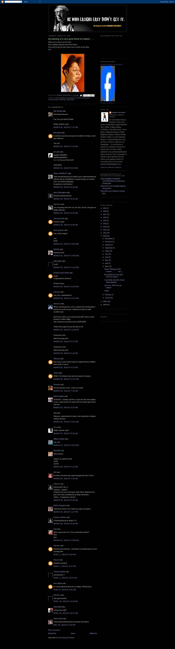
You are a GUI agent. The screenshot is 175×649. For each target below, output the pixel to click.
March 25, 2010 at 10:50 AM (66, 256)
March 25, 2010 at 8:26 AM (66, 199)
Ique (55, 529)
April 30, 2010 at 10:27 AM (66, 613)
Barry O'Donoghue (60, 192)
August (107, 251)
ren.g (55, 427)
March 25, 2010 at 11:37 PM (66, 379)
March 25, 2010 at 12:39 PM (66, 330)
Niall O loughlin (59, 396)
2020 (105, 211)
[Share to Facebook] (91, 95)
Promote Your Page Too (107, 103)
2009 (105, 301)
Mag (55, 413)
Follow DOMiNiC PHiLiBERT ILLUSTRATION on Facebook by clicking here (113, 181)
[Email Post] (81, 95)
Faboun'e (57, 484)
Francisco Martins (60, 517)
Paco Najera (58, 583)
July (106, 254)
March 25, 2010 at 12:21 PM (66, 298)
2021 (105, 208)
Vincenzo (57, 384)
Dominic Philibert (118, 112)
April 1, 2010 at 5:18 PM (65, 554)
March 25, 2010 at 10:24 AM (66, 244)
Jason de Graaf (59, 218)
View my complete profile (111, 167)
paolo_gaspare (59, 230)
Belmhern (57, 595)
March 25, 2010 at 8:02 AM (66, 168)
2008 (105, 305)
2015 (105, 220)
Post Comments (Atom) (66, 638)
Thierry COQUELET (60, 173)
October (108, 245)
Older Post (93, 633)
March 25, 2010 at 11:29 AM (66, 267)
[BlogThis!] (86, 95)
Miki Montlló (58, 111)
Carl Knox (57, 204)
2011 (105, 233)
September (109, 248)
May (106, 260)
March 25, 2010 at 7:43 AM (66, 146)
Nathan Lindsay (59, 439)
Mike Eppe (57, 133)
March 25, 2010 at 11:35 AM (66, 286)
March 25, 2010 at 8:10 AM (66, 187)
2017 (105, 214)
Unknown (57, 359)
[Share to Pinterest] (93, 95)
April (107, 263)
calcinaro (57, 292)
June (107, 257)
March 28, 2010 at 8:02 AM (66, 500)
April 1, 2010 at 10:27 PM (65, 578)
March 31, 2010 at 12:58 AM (66, 540)
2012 (105, 230)
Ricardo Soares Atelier (61, 273)
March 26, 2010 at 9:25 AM (66, 407)
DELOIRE (57, 451)
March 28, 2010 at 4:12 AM (66, 467)
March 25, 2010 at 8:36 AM (66, 213)
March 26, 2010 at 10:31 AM (66, 422)
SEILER (56, 249)
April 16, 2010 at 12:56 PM (66, 601)
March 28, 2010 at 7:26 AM (66, 478)
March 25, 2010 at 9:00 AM (66, 225)
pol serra (57, 152)
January (108, 298)
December (108, 238)
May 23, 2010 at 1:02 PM (64, 625)
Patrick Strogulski (60, 505)
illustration (53, 99)
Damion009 (57, 607)
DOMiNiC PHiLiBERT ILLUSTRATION (111, 64)
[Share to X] (89, 95)
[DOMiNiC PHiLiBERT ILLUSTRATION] (108, 101)
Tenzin (56, 373)
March (107, 266)
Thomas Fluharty (59, 572)
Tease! (106, 291)
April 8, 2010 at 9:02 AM (65, 590)
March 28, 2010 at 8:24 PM (66, 524)
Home (73, 633)
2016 (105, 217)
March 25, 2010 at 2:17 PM (66, 341)
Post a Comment (54, 630)
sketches (70, 99)
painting (62, 99)
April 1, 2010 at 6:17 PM (65, 566)
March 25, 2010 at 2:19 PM (66, 353)
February (108, 295)
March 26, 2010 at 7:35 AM (66, 391)
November (108, 242)
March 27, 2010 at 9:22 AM (66, 433)
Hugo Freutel (58, 618)
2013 (105, 227)
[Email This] (84, 95)
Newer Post (52, 633)
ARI (55, 472)
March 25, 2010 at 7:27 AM (66, 127)
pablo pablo (57, 261)
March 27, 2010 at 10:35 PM (66, 445)
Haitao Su (57, 304)
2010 (105, 236)
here (49, 49)
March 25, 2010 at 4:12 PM (66, 367)
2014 (105, 224)
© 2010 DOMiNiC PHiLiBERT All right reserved (72, 98)
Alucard (56, 560)
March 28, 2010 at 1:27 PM (66, 512)
